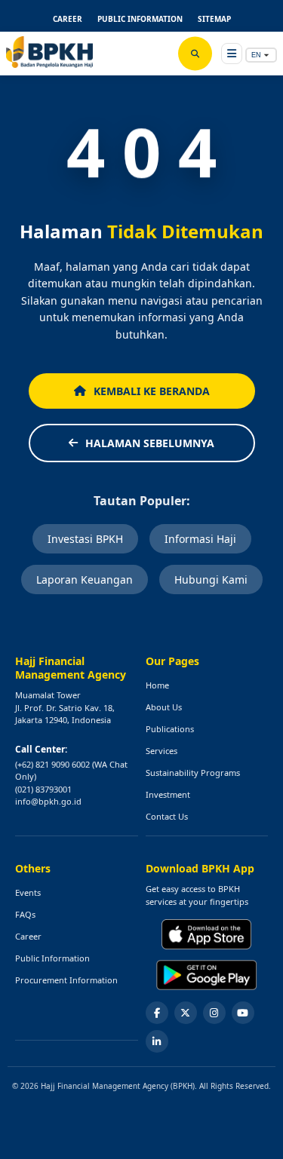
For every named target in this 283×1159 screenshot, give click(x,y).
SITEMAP (214, 19)
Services (161, 750)
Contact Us (167, 816)
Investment (168, 794)
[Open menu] (231, 53)
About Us (164, 707)
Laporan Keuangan (84, 579)
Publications (170, 728)
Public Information (52, 958)
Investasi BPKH (85, 539)
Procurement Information (66, 980)
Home (157, 685)
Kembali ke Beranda (152, 391)
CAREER (67, 19)
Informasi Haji (200, 539)
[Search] (195, 54)
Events (28, 892)
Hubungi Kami (211, 579)
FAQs (25, 914)
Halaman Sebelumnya (149, 443)
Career (28, 936)
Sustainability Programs (193, 772)
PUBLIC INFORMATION (140, 19)
